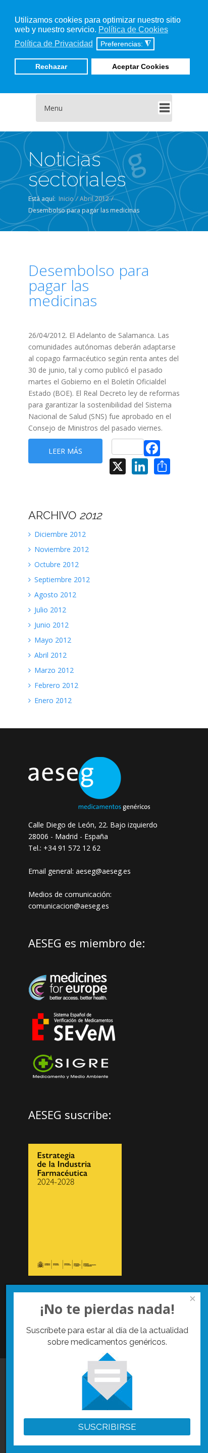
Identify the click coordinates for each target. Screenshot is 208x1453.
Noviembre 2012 (60, 549)
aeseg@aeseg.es (102, 871)
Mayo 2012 (51, 640)
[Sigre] (74, 1077)
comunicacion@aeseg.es (68, 906)
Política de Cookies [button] (133, 29)
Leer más (65, 451)
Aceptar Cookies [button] (140, 66)
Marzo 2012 (53, 670)
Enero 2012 (52, 700)
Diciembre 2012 (59, 534)
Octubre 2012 (55, 564)
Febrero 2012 (55, 685)
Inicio (66, 198)
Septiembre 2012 (61, 579)
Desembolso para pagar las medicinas (88, 285)
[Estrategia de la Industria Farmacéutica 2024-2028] (75, 1273)
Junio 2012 (50, 625)
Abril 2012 (94, 198)
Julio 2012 (49, 609)
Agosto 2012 (54, 594)
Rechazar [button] (51, 66)
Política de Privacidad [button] (54, 43)
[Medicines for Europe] (74, 1007)
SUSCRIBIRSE (107, 1427)
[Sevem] (74, 1047)
